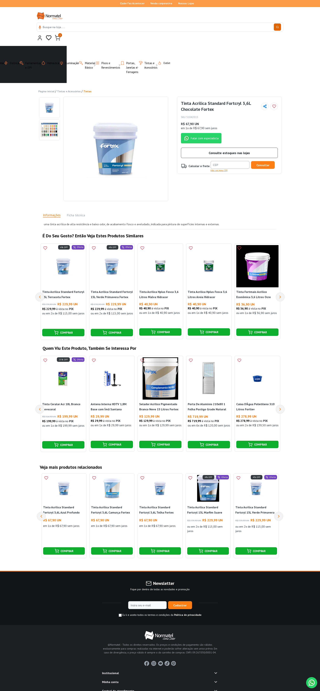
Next (280, 287)
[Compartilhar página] (265, 97)
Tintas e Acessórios (69, 82)
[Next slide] (278, 507)
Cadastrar (180, 596)
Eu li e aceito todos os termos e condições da (161, 605)
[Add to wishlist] (274, 97)
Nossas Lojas (186, 3)
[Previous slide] (41, 507)
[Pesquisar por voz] (40, 27)
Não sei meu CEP (219, 161)
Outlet (164, 54)
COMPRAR (66, 323)
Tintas (87, 82)
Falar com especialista (205, 129)
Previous (39, 287)
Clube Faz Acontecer (132, 3)
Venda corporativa (161, 3)
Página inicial (46, 82)
